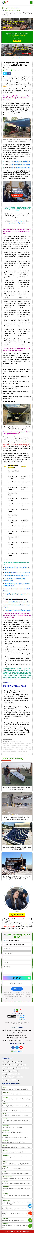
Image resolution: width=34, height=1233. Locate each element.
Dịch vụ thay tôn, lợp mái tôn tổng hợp (16, 599)
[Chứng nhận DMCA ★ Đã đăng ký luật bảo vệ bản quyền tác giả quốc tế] (17, 1051)
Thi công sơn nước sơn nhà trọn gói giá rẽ (17, 575)
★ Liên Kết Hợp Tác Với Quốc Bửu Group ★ (17, 1231)
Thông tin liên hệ (17, 1062)
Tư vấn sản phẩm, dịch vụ (12, 940)
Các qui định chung (8, 1068)
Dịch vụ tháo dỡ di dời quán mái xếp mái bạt (17, 602)
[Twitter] (17, 1047)
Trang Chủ (6, 8)
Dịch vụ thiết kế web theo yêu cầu (20, 164)
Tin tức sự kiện (15, 8)
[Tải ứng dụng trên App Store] (11, 1016)
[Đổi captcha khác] (29, 978)
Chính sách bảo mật (22, 1068)
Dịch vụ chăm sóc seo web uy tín (20, 167)
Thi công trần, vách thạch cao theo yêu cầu (17, 572)
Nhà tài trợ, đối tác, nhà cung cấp (12, 1077)
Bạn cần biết (7, 1058)
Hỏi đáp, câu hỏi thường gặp (11, 1080)
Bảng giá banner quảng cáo (11, 1074)
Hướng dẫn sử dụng (19, 1065)
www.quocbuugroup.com (17, 221)
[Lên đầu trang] (30, 1226)
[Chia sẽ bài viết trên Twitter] (5, 73)
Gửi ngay (17, 989)
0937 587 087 (18, 195)
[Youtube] (21, 1047)
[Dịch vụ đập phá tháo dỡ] (17, 50)
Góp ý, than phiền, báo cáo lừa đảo (15, 944)
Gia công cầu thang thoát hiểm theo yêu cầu (17, 610)
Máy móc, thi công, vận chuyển (11, 10)
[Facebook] (13, 1047)
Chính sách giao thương (10, 1071)
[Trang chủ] (5, 2)
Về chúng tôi (6, 1062)
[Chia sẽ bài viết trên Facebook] (9, 73)
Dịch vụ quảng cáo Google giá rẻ (20, 161)
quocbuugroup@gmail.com (17, 223)
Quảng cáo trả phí (17, 58)
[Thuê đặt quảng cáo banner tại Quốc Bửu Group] (17, 37)
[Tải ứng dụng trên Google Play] (21, 1018)
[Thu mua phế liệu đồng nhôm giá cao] (17, 24)
